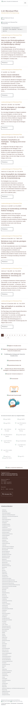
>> (8, 337)
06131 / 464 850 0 (7, 482)
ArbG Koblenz (5, 29)
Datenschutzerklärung (15, 700)
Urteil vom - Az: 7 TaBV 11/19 (11, 238)
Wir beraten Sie (7, 494)
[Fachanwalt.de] (14, 378)
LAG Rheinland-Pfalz (6, 27)
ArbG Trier (5, 31)
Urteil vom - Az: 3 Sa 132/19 (13, 303)
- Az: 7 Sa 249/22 (8, 37)
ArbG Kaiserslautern (15, 27)
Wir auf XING (7, 701)
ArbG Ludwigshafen (12, 29)
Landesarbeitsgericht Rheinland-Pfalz (11, 35)
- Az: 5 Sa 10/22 (8, 72)
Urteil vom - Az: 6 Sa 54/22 (10, 104)
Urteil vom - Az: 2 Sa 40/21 (12, 137)
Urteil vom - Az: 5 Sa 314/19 (11, 271)
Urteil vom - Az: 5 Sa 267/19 (12, 171)
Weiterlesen (4, 62)
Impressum (8, 700)
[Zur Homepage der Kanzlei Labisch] (14, 466)
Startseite (3, 700)
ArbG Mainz (20, 29)
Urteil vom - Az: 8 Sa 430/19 (11, 206)
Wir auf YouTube (18, 701)
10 (24, 335)
